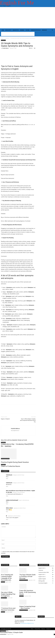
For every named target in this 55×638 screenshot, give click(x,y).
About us (43, 628)
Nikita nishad (9, 508)
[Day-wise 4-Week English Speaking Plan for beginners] (9, 588)
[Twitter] (5, 410)
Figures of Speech (5, 419)
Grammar (22, 30)
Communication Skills (36, 30)
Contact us (48, 628)
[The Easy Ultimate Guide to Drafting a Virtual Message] (27, 570)
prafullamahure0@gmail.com (27, 623)
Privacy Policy (37, 628)
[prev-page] (1, 469)
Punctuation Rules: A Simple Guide (11, 632)
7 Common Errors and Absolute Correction (8, 609)
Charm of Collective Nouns (10, 466)
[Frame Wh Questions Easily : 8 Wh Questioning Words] (27, 586)
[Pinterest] (9, 410)
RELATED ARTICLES (7, 440)
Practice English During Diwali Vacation (15, 462)
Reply (7, 478)
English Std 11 (8, 30)
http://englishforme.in (15, 430)
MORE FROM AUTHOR (20, 440)
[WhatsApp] (12, 410)
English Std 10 (3, 597)
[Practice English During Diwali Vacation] (18, 454)
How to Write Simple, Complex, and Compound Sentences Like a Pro (28, 420)
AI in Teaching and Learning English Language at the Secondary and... (7, 577)
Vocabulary (7, 38)
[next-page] (2, 469)
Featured (27, 30)
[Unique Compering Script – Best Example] (27, 602)
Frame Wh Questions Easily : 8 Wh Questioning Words (27, 592)
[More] (37, 53)
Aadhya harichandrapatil (12, 500)
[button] (52, 30)
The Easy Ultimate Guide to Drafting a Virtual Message (27, 576)
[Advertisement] (27, 18)
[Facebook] (2, 410)
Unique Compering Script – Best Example (27, 607)
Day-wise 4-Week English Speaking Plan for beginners (8, 594)
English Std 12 (16, 30)
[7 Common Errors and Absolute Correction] (9, 603)
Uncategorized (2, 630)
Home (3, 30)
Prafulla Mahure (5, 48)
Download (44, 30)
